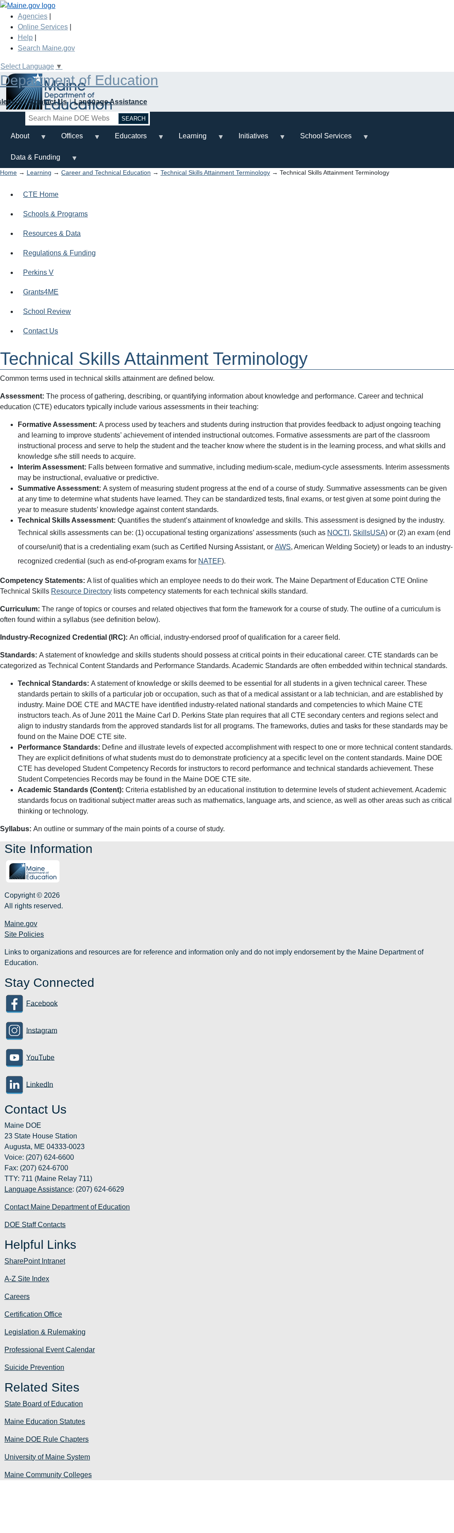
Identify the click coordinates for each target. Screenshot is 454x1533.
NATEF (210, 561)
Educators (125, 139)
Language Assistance (110, 102)
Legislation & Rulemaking (45, 1332)
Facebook (42, 1003)
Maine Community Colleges (48, 1474)
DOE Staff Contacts (35, 1224)
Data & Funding (30, 160)
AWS (283, 547)
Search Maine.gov (46, 48)
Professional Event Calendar (49, 1349)
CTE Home (41, 194)
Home (8, 172)
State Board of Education (43, 1404)
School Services (321, 139)
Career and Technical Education (106, 172)
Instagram (41, 1030)
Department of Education (79, 80)
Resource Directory (81, 591)
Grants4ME (41, 292)
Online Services (43, 27)
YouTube (40, 1057)
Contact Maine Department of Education (67, 1207)
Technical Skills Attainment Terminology (215, 172)
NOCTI (338, 532)
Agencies (32, 16)
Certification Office (33, 1314)
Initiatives (248, 139)
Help (25, 37)
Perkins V (38, 272)
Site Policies (24, 934)
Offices (67, 139)
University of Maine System (47, 1457)
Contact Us (48, 102)
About (14, 139)
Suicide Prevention (34, 1367)
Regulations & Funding (59, 253)
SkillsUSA (369, 532)
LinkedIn (39, 1084)
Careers (17, 1296)
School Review (47, 311)
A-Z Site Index (26, 1279)
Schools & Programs (55, 214)
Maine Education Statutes (44, 1421)
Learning (187, 139)
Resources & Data (52, 233)
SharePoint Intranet (34, 1261)
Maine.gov (20, 923)
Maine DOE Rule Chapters (46, 1439)
